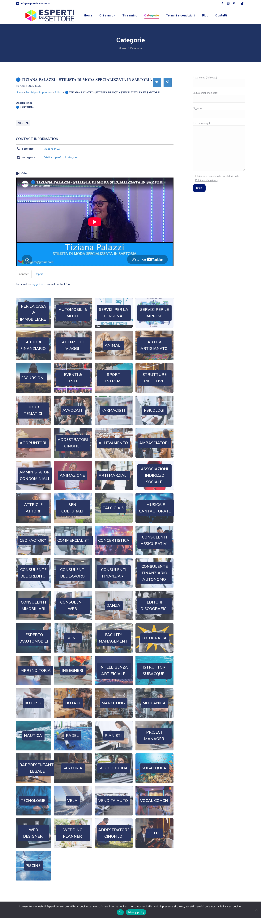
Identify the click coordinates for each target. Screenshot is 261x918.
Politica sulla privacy (206, 180)
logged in (37, 284)
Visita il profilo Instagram (61, 157)
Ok (120, 912)
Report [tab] (39, 274)
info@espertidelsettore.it (35, 3)
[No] (256, 910)
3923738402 (52, 149)
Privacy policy (136, 912)
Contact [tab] (23, 274)
